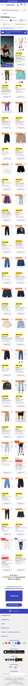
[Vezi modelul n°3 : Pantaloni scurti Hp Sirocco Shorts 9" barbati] (23, 455)
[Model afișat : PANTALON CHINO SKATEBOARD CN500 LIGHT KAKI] (6, 82)
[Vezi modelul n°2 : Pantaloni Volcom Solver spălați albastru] (22, 362)
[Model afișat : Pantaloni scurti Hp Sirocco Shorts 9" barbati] (18, 455)
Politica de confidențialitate (18, 678)
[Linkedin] (13, 660)
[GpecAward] (19, 660)
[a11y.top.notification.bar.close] (26, 1)
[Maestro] (9, 643)
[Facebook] (6, 660)
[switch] (3, 32)
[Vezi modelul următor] (25, 41)
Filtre (7, 24)
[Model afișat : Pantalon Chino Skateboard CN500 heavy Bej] (18, 50)
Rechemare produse (9, 683)
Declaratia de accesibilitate (19, 683)
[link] (7, 65)
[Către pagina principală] (10, 5)
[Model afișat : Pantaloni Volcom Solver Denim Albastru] (20, 393)
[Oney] (21, 643)
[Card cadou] (15, 643)
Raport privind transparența (17, 682)
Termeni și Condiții (8, 678)
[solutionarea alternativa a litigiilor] (14, 667)
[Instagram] (11, 660)
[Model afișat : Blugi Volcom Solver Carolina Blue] (6, 455)
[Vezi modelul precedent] (16, 41)
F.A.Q (9, 682)
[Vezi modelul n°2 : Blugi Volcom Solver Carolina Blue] (8, 455)
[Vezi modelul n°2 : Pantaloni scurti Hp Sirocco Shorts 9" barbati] (21, 455)
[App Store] (9, 652)
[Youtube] (9, 660)
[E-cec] (18, 643)
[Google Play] (19, 652)
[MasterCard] (6, 643)
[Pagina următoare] (26, 611)
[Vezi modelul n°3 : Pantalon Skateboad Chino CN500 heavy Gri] (23, 50)
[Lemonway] (14, 645)
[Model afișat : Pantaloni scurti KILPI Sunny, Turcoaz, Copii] (20, 82)
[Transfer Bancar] (12, 643)
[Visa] (3, 643)
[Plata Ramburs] (24, 643)
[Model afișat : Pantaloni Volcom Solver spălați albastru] (20, 362)
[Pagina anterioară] (2, 611)
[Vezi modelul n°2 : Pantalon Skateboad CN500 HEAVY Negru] (21, 50)
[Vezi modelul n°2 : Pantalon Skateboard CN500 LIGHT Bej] (8, 82)
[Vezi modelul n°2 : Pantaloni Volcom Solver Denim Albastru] (22, 393)
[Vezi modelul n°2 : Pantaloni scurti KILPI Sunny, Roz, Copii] (22, 82)
